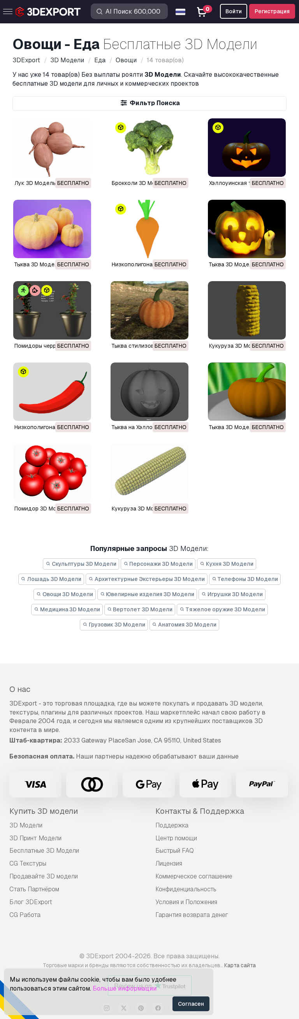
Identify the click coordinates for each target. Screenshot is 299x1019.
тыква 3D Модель (232, 264)
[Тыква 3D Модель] (52, 229)
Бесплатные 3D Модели (44, 851)
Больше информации (125, 988)
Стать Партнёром (34, 889)
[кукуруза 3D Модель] (247, 310)
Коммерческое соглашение (193, 876)
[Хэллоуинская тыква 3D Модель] (247, 147)
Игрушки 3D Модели (234, 594)
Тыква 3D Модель (37, 264)
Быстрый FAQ (174, 851)
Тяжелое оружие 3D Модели (225, 609)
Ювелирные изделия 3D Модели (149, 594)
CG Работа (24, 915)
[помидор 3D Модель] (52, 473)
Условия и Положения (186, 902)
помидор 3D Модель (42, 508)
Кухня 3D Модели (229, 563)
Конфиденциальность (185, 889)
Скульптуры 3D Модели (83, 563)
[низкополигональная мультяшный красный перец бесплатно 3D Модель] (52, 392)
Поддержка (171, 825)
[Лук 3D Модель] (52, 147)
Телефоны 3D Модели (247, 579)
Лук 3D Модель (35, 183)
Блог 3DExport (30, 902)
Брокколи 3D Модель (140, 183)
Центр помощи (176, 838)
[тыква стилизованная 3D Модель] (149, 310)
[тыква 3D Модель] (247, 229)
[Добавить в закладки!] (80, 165)
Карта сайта (240, 965)
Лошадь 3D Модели (53, 579)
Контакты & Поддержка (199, 811)
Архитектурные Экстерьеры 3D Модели (149, 579)
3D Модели (25, 825)
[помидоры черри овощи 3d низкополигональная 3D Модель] (52, 310)
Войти (233, 11)
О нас (19, 689)
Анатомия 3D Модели (186, 624)
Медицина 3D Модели (69, 609)
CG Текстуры (27, 863)
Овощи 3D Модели (67, 594)
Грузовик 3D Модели (116, 624)
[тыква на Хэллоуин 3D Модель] (149, 392)
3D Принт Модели (35, 838)
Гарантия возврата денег (191, 915)
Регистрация (272, 11)
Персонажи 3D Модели (160, 563)
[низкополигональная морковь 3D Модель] (149, 229)
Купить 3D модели (43, 811)
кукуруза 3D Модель (237, 345)
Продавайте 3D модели (43, 876)
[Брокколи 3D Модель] (149, 147)
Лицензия (168, 863)
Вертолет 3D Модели (142, 609)
